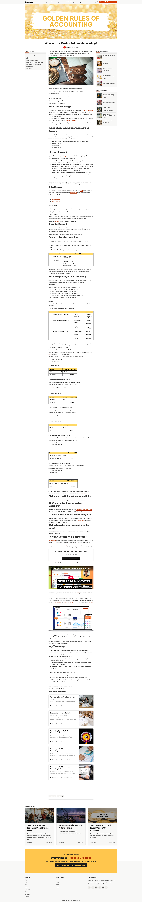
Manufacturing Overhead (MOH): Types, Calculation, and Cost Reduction (109, 102)
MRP (49, 2)
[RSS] (106, 887)
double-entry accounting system (84, 509)
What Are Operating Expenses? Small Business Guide (38, 828)
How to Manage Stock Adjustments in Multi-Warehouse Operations (108, 109)
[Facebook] (89, 887)
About (57, 880)
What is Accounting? (30, 55)
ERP (52, 2)
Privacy (58, 884)
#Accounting (52, 796)
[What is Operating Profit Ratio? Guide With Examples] (102, 815)
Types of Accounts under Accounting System (34, 57)
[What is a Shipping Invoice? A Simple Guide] (71, 815)
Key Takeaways (29, 66)
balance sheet (73, 192)
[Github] (103, 887)
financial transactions (88, 110)
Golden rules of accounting (32, 60)
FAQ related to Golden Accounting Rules (34, 62)
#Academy (60, 796)
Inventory (56, 2)
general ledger (63, 156)
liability (50, 354)
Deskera (68, 900)
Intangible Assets (55, 201)
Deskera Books (52, 540)
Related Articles (29, 68)
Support (58, 887)
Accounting (62, 2)
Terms (58, 882)
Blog (46, 2)
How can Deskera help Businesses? (34, 64)
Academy (78, 2)
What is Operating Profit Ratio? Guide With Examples (100, 828)
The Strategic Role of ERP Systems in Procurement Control (108, 96)
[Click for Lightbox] (71, 71)
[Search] (97, 2)
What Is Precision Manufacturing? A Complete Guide (109, 116)
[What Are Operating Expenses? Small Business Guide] (39, 815)
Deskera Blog (92, 877)
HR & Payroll (72, 2)
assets (81, 190)
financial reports (81, 520)
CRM (67, 2)
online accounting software (65, 545)
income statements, (68, 602)
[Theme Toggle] (95, 2)
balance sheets (58, 602)
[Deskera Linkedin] (96, 887)
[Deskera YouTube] (99, 887)
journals (78, 592)
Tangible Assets (55, 199)
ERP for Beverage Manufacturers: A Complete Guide (109, 77)
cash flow (90, 602)
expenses (76, 228)
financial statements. (71, 120)
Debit (52, 387)
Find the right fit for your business (108, 1)
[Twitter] (92, 887)
